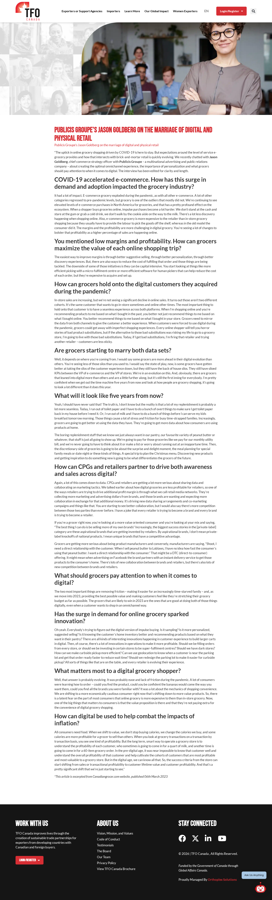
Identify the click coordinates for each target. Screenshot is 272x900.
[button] (253, 11)
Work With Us (32, 823)
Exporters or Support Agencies (82, 11)
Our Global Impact (157, 11)
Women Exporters (185, 11)
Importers (113, 11)
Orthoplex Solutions (222, 879)
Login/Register (229, 11)
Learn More (132, 11)
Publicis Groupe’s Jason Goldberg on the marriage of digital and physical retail (106, 145)
